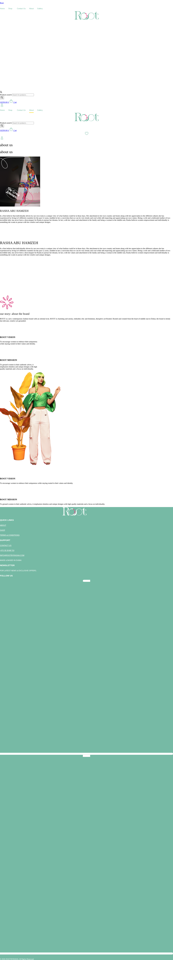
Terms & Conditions (10, 535)
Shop (10, 9)
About (31, 9)
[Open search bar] (1, 93)
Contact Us (21, 9)
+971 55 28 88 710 (7, 550)
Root (2, 3)
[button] (10, 8)
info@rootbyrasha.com (12, 555)
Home (2, 9)
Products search (6, 95)
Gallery (40, 9)
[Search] (2, 97)
